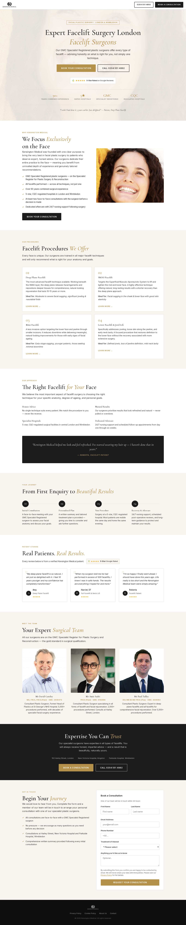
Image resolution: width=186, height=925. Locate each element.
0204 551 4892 (144, 5)
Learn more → (33, 306)
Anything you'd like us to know (114, 853)
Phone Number (107, 831)
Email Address (107, 820)
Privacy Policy (106, 875)
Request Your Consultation (130, 882)
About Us (103, 913)
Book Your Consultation (76, 68)
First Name (105, 807)
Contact (113, 913)
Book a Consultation (169, 5)
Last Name (135, 807)
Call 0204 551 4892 (113, 68)
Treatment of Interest (110, 842)
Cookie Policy (90, 913)
